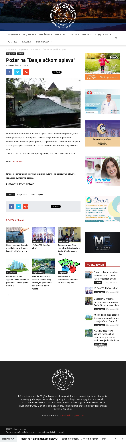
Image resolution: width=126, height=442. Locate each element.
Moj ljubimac (102, 34)
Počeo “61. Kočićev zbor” (106, 288)
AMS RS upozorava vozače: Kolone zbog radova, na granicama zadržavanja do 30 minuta (41, 282)
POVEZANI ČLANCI (15, 220)
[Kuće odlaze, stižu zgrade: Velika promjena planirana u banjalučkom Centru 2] (17, 266)
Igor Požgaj (14, 65)
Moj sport (63, 273)
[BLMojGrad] (63, 14)
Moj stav (60, 34)
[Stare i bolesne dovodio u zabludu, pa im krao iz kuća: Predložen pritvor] (17, 235)
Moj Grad (13, 34)
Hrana (85, 34)
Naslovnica (11, 49)
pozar (32, 194)
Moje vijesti (23, 49)
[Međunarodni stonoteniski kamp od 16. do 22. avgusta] (69, 266)
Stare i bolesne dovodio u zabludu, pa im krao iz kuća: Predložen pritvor (17, 248)
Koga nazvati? (44, 41)
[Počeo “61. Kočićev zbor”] (43, 235)
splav (40, 194)
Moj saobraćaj (38, 273)
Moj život (44, 34)
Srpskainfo (17, 161)
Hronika (34, 49)
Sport (73, 34)
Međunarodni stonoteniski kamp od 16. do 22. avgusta (68, 279)
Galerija (26, 41)
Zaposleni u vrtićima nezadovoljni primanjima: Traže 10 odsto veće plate (106, 302)
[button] (116, 38)
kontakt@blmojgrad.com (72, 415)
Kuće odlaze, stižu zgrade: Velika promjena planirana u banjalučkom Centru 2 (106, 318)
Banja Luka (22, 194)
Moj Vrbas (28, 34)
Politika (12, 41)
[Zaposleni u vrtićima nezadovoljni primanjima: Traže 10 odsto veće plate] (69, 235)
